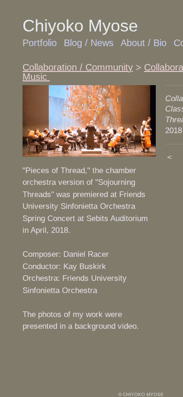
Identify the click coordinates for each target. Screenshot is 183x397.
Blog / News (89, 43)
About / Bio (144, 43)
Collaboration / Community (78, 67)
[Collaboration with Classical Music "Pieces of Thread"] (89, 121)
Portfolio (40, 43)
